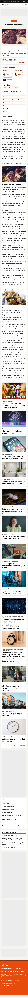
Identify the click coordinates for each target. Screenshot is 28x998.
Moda (14, 1)
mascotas (8, 975)
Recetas (17, 18)
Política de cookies (6, 983)
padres (22, 974)
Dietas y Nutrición (6, 968)
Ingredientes (17, 968)
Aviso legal (4, 980)
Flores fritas (5, 803)
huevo (5, 106)
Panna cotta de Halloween (9, 819)
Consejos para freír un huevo (10, 835)
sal (11, 97)
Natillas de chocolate (8, 806)
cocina (17, 974)
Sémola (5, 112)
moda (8, 974)
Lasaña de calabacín (8, 809)
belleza (13, 974)
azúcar (12, 100)
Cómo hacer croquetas (8, 847)
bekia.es (3, 974)
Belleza (18, 1)
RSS (14, 983)
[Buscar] (23, 5)
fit (1, 977)
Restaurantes (14, 971)
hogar (24, 975)
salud (13, 975)
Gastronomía (5, 971)
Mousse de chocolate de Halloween (12, 822)
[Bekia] (3, 1)
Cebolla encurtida (7, 812)
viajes (5, 977)
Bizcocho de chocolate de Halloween (12, 825)
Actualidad (9, 1)
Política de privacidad (14, 980)
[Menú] (26, 5)
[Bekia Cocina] (5, 5)
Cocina (23, 1)
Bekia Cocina (12, 18)
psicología (19, 975)
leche (13, 109)
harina (13, 91)
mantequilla (14, 103)
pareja (3, 975)
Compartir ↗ (22, 62)
